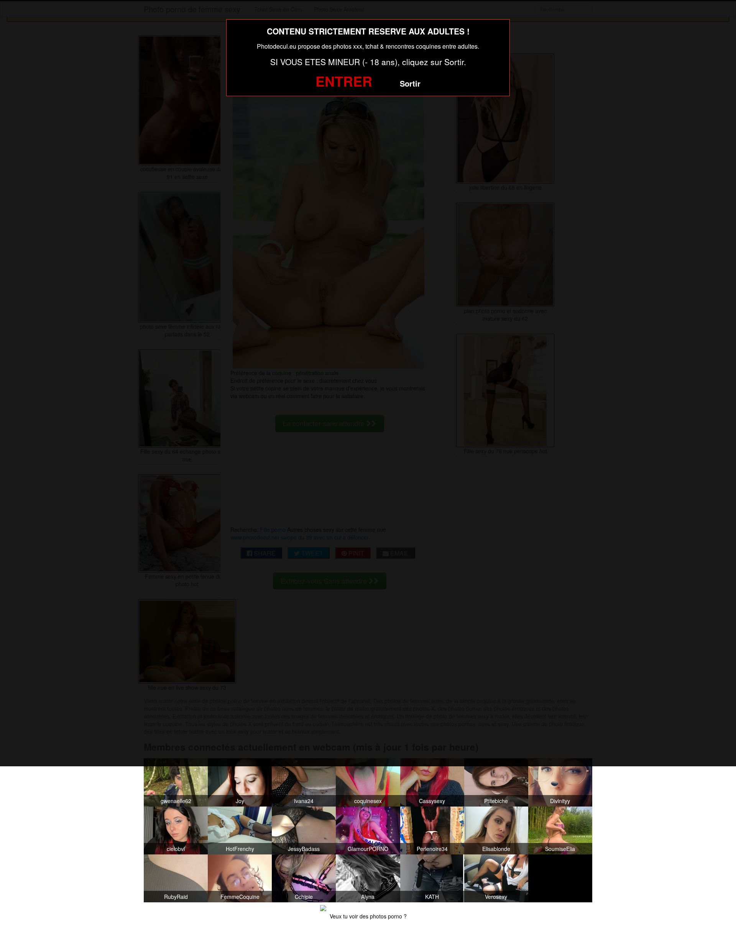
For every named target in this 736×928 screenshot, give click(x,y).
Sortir (410, 83)
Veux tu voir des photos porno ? (368, 916)
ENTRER (343, 81)
